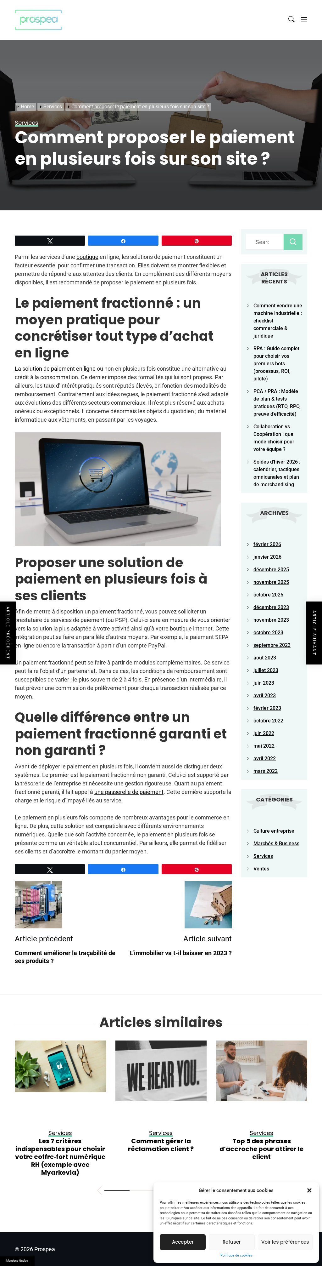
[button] (309, 1190)
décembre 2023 (271, 607)
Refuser (232, 1242)
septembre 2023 (272, 645)
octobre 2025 (268, 595)
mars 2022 (265, 771)
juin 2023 (263, 683)
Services (263, 856)
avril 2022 (264, 758)
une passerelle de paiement (129, 792)
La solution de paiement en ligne (55, 368)
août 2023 (264, 658)
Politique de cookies (236, 1255)
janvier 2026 (267, 557)
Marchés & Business (276, 844)
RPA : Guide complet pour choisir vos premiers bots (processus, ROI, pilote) (276, 363)
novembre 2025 (271, 582)
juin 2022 (263, 733)
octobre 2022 (268, 721)
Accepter (183, 1242)
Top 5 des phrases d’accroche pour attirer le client (161, 1149)
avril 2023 (264, 696)
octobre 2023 (268, 633)
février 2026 (267, 544)
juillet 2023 (265, 670)
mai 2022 (264, 746)
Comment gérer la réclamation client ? (60, 1145)
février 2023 (267, 708)
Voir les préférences (285, 1242)
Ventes (261, 869)
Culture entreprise (273, 831)
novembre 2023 (271, 620)
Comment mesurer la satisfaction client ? (261, 1145)
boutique (87, 257)
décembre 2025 (271, 570)
